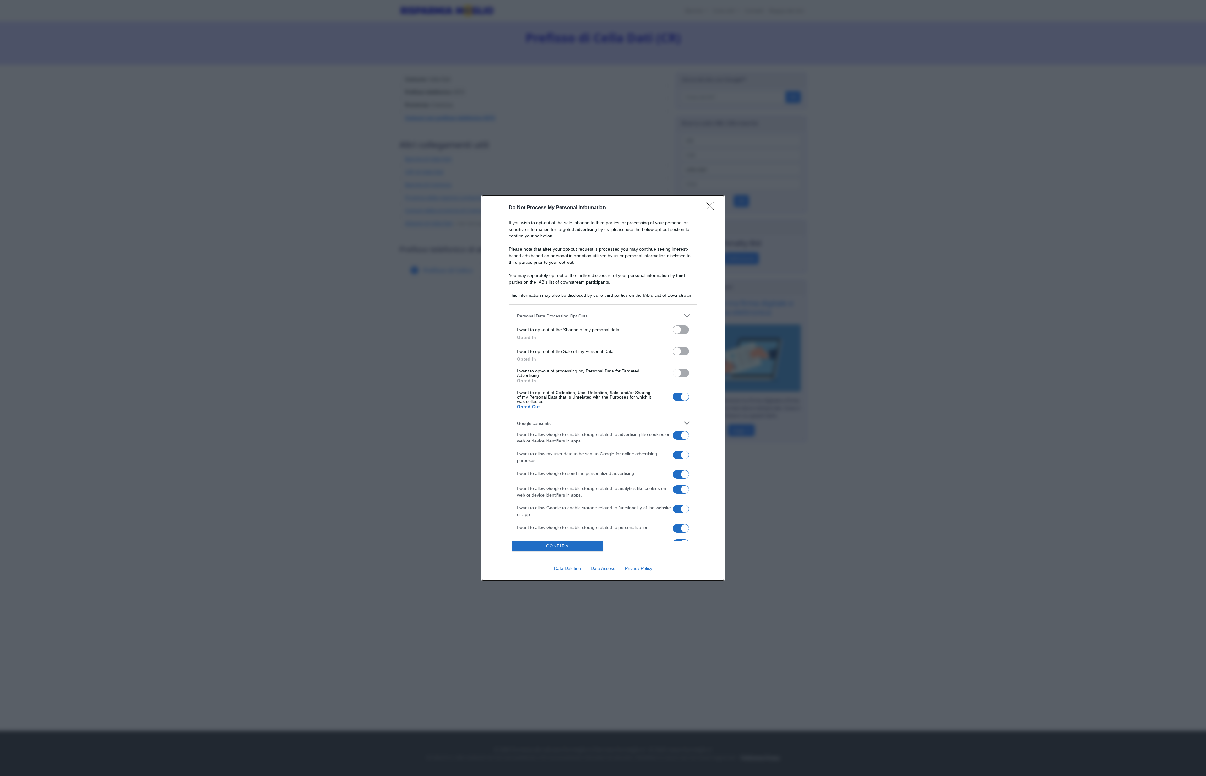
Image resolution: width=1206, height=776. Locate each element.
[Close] (712, 208)
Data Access (603, 568)
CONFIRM (557, 546)
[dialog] (603, 388)
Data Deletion (567, 568)
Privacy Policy (638, 568)
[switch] (681, 329)
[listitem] (603, 315)
